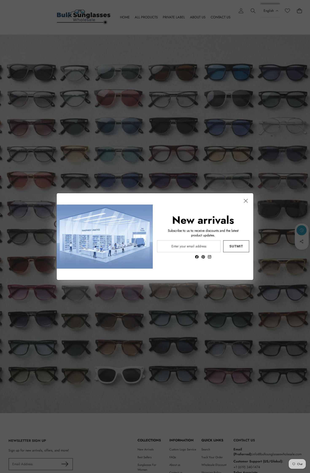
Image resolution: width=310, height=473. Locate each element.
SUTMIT (236, 246)
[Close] (246, 200)
